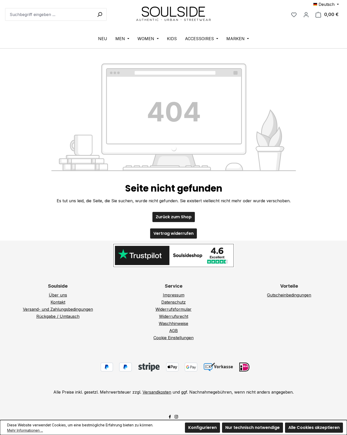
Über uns (58, 295)
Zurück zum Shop (174, 217)
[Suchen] (99, 14)
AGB (173, 330)
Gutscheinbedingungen (289, 295)
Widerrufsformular (173, 309)
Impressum (173, 295)
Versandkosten (157, 392)
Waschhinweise (173, 323)
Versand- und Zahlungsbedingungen (58, 309)
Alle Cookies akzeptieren (314, 427)
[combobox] (55, 14)
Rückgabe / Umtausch (58, 316)
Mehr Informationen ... (25, 430)
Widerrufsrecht (173, 316)
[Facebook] (170, 416)
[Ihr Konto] (306, 14)
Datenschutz (173, 302)
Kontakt (58, 302)
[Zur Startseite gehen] (173, 13)
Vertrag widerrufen (173, 233)
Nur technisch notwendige (252, 427)
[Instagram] (176, 416)
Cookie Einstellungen (173, 337)
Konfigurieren (202, 427)
